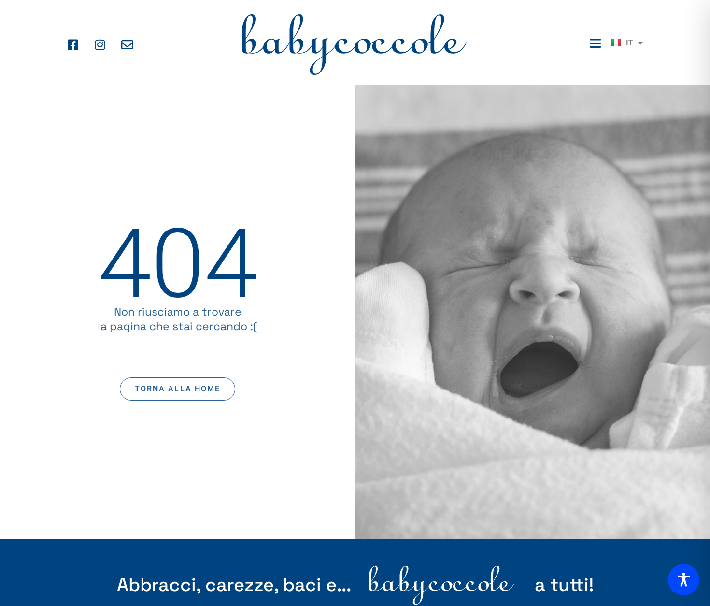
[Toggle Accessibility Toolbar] (683, 579)
